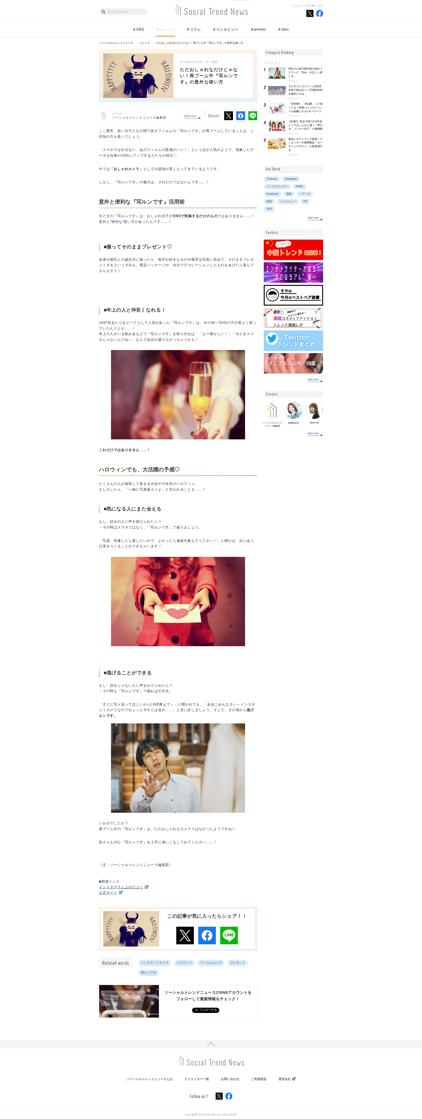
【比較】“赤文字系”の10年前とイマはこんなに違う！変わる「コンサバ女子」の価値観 (306, 125)
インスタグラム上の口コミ (121, 887)
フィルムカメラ (211, 962)
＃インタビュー (225, 29)
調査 (289, 193)
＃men (283, 29)
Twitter (299, 186)
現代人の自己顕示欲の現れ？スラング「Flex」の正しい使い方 (305, 72)
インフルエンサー (277, 186)
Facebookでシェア (240, 115)
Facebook (272, 193)
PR (305, 201)
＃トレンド (165, 29)
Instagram (291, 178)
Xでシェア (228, 115)
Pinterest (272, 178)
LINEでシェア (252, 115)
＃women (258, 29)
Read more (190, 116)
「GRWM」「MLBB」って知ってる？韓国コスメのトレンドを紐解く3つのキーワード (305, 107)
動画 (269, 201)
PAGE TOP (211, 1044)
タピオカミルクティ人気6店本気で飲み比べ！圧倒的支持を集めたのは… (305, 90)
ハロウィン (184, 962)
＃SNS (138, 29)
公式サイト (108, 893)
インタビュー (288, 201)
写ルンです (148, 972)
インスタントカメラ (155, 962)
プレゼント (237, 962)
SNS (269, 208)
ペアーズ (305, 193)
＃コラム (193, 29)
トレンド (295, 81)
